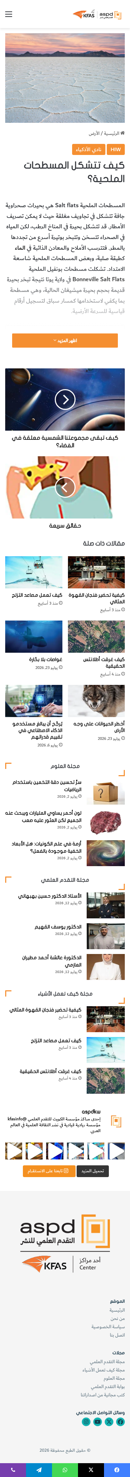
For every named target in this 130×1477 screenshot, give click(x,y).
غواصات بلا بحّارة (45, 659)
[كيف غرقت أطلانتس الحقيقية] (96, 637)
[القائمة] (8, 17)
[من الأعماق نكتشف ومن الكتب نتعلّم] (54, 1151)
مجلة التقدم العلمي (107, 1362)
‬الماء (21, 248)
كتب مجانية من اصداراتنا (103, 1395)
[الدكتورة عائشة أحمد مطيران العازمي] (106, 967)
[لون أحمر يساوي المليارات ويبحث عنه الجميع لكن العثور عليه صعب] (106, 822)
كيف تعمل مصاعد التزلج (37, 595)
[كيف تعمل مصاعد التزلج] (33, 572)
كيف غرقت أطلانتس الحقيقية (50, 1071)
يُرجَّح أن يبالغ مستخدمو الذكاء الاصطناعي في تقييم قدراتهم (37, 730)
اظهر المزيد (67, 341)
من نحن (118, 1318)
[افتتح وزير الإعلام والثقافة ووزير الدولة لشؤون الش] (95, 1151)
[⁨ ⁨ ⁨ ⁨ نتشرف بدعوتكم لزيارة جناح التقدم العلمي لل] (75, 1151)
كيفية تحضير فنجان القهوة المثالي (45, 1009)
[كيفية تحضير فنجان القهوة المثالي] (96, 572)
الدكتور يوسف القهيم (58, 926)
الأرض (94, 133)
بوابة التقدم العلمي (108, 1387)
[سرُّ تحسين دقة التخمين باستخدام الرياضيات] (106, 792)
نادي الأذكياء (89, 149)
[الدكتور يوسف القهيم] (106, 936)
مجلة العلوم (114, 1378)
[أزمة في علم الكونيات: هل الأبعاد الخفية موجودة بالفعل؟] (106, 853)
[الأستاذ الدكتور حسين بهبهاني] (106, 905)
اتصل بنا (117, 1335)
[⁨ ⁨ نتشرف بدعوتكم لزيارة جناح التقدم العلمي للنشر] (34, 1151)
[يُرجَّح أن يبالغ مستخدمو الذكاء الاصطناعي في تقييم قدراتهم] (33, 701)
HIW (116, 149)
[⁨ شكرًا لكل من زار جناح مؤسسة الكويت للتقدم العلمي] (116, 1151)
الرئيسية (112, 133)
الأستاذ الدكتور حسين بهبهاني (49, 896)
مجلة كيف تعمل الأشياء (104, 1370)
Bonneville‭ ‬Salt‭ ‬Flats (98, 279)
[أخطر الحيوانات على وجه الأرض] (96, 701)
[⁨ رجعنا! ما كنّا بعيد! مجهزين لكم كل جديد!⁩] (13, 1151)
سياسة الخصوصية (108, 1327)
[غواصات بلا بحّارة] (33, 637)
